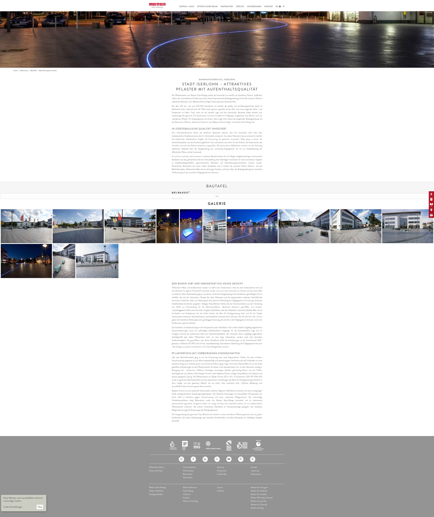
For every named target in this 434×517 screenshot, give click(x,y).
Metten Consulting (190, 501)
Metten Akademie (156, 490)
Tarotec (220, 487)
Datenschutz (256, 474)
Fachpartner (221, 470)
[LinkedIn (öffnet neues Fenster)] (205, 459)
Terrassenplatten (189, 467)
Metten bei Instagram (259, 487)
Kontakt (254, 467)
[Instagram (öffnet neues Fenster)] (181, 459)
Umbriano (187, 494)
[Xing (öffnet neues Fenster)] (252, 459)
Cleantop (220, 467)
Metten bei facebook (259, 490)
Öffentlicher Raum (156, 467)
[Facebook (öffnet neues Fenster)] (193, 459)
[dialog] (23, 503)
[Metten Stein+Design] (157, 5)
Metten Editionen (190, 487)
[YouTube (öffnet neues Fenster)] (229, 459)
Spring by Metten (156, 494)
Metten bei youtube (258, 501)
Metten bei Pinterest (259, 504)
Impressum (255, 470)
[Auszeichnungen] (217, 445)
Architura (220, 490)
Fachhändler (222, 474)
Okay (40, 506)
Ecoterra (186, 497)
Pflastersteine (188, 470)
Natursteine (187, 477)
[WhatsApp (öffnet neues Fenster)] (217, 459)
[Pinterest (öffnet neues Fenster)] (241, 459)
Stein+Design (188, 490)
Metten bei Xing (257, 508)
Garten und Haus (156, 470)
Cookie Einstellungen (12, 506)
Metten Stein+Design (157, 487)
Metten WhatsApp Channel (261, 497)
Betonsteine (187, 474)
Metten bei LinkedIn (259, 494)
